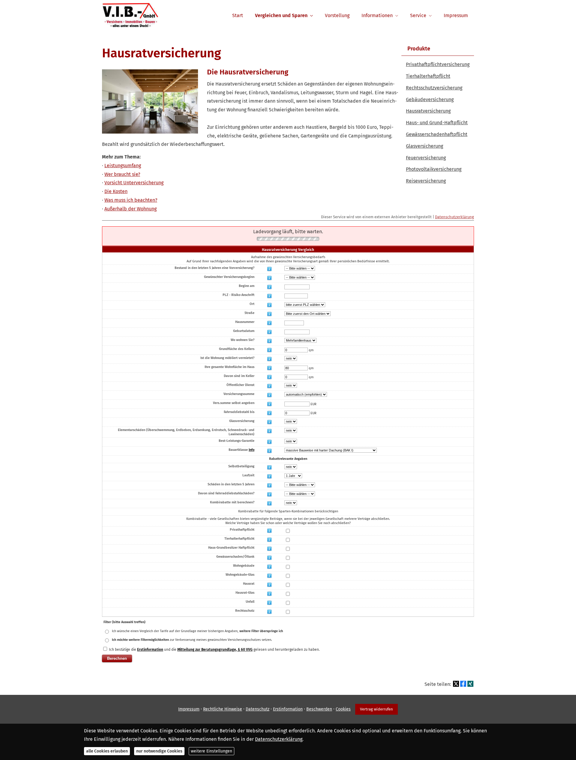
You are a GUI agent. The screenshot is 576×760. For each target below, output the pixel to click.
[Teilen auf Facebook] (463, 684)
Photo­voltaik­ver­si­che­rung (433, 169)
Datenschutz (257, 709)
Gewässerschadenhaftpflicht (436, 134)
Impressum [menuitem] (456, 15)
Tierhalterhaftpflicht (428, 76)
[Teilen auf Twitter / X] (456, 684)
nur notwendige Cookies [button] (159, 751)
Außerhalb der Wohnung (130, 209)
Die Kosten (116, 191)
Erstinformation (288, 709)
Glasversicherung (424, 146)
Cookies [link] (343, 709)
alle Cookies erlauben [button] (107, 751)
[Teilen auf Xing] (470, 684)
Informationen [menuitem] (377, 15)
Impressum (189, 709)
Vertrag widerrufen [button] (376, 709)
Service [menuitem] (418, 15)
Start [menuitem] (237, 15)
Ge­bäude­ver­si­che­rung (430, 99)
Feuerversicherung (426, 158)
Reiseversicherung (426, 181)
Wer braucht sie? (122, 174)
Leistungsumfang (122, 165)
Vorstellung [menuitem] (337, 15)
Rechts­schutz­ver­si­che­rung (434, 88)
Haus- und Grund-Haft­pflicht (437, 122)
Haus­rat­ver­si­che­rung (428, 111)
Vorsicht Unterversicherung (134, 182)
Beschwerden (319, 709)
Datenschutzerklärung (454, 217)
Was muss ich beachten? (130, 200)
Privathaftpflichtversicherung (438, 64)
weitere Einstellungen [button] (211, 751)
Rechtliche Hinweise (222, 709)
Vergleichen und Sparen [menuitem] (281, 15)
